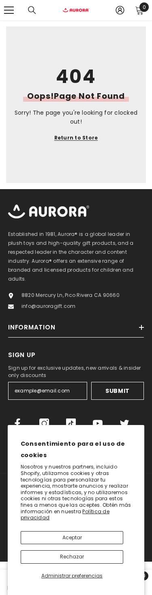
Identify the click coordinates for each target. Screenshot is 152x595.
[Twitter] (124, 423)
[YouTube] (97, 423)
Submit (117, 391)
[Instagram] (44, 423)
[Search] (32, 10)
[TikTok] (71, 423)
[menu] (9, 10)
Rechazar (72, 556)
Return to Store (76, 137)
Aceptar (72, 537)
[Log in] (120, 10)
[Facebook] (17, 423)
